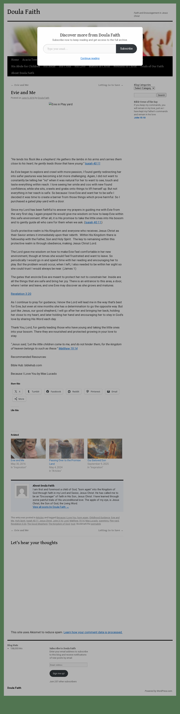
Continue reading (90, 58)
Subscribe (126, 48)
